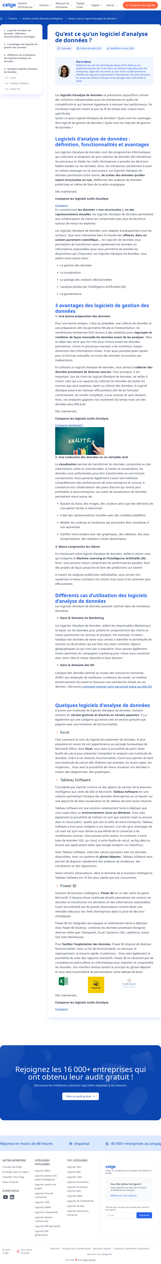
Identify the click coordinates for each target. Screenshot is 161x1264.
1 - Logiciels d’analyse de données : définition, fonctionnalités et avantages (19, 33)
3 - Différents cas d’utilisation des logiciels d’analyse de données (20, 58)
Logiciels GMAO (43, 1207)
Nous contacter (11, 1181)
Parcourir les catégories (99, 1254)
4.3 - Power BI (12, 88)
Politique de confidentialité (76, 1248)
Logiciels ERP (74, 1171)
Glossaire (55, 1248)
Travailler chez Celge (13, 1176)
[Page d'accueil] (9, 5)
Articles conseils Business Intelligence (42, 18)
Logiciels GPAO (42, 1170)
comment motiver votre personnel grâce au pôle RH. (117, 686)
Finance (13, 18)
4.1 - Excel (10, 77)
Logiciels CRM (42, 1202)
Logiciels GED (74, 1166)
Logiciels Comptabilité (46, 1212)
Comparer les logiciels (142, 5)
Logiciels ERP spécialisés (48, 1226)
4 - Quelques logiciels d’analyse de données (20, 70)
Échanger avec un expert (16, 1171)
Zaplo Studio (89, 1259)
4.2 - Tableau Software (17, 83)
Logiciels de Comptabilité (80, 1200)
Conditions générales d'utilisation (131, 1248)
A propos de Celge (12, 1166)
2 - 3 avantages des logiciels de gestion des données (20, 46)
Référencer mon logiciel (123, 1195)
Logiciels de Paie (75, 1205)
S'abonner (144, 1215)
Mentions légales (102, 1248)
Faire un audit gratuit (78, 1096)
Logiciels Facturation (78, 1181)
